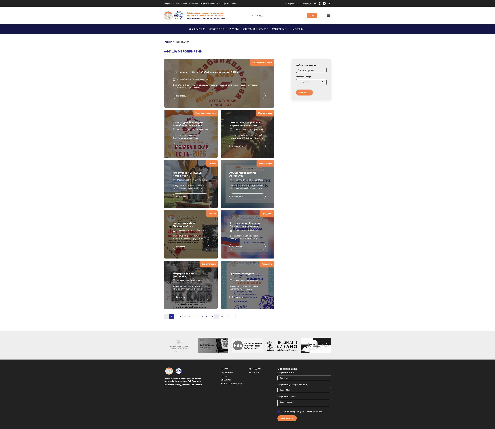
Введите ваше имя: (286, 372)
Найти (312, 15)
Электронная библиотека (187, 3)
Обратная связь (229, 3)
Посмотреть (180, 96)
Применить (304, 92)
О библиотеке (197, 29)
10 (211, 316)
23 (227, 316)
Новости (233, 29)
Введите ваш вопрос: (286, 396)
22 (222, 316)
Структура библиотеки (210, 3)
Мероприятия (217, 29)
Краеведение (278, 29)
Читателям (298, 29)
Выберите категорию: (306, 65)
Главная (168, 41)
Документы (169, 3)
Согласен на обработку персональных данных (301, 411)
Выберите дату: (303, 76)
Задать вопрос (287, 418)
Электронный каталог (255, 29)
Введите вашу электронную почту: (292, 384)
